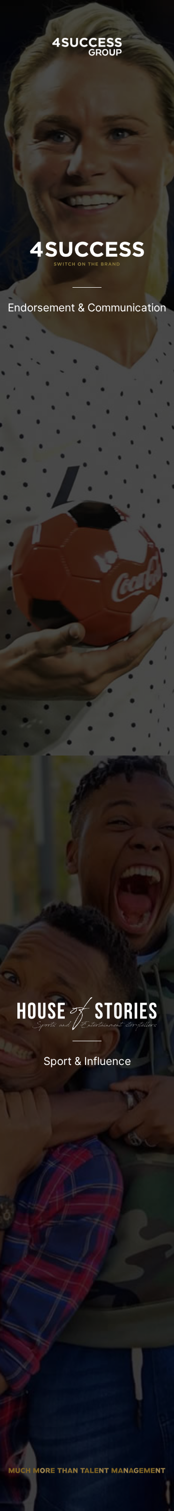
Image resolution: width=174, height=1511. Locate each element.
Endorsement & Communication (87, 307)
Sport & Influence (87, 1060)
